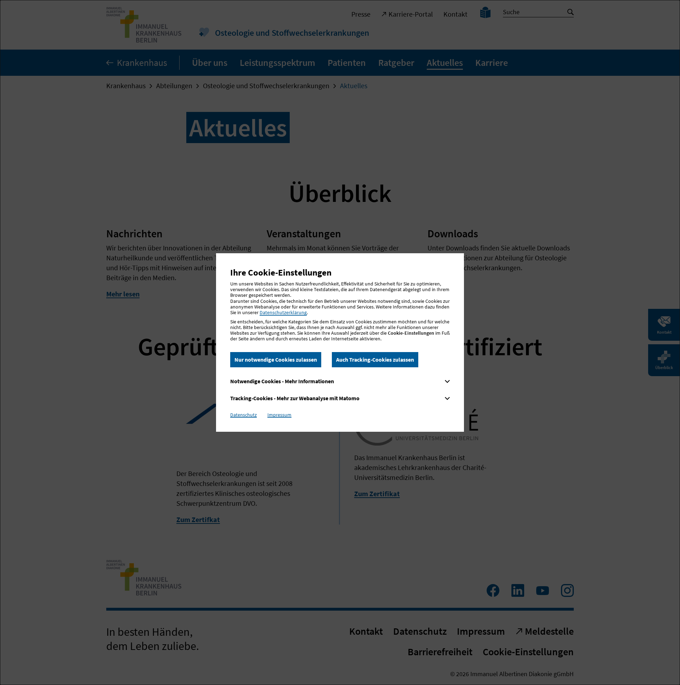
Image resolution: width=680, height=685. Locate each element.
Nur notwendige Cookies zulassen (275, 359)
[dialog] (340, 342)
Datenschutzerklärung (283, 312)
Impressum (279, 415)
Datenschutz (243, 415)
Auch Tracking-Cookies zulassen (375, 359)
